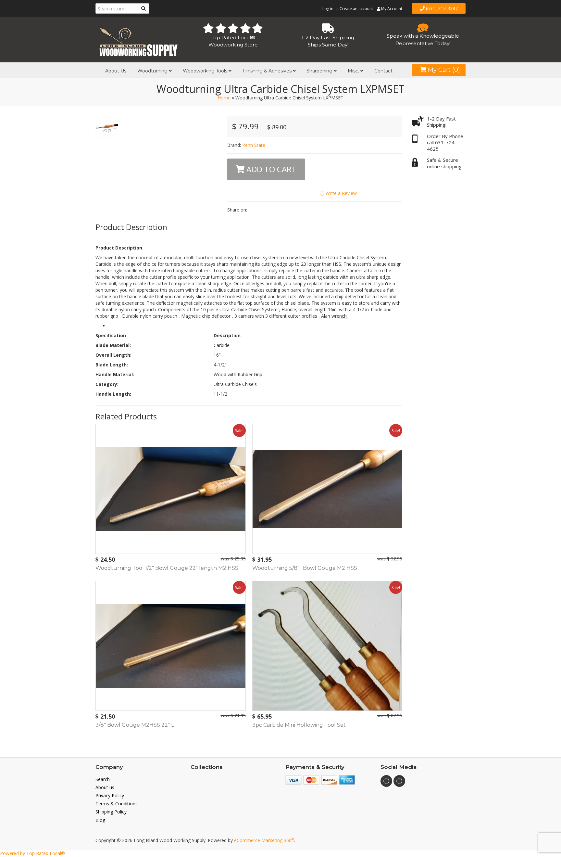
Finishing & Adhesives (268, 71)
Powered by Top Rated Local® (32, 853)
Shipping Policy (111, 812)
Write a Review (340, 193)
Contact (383, 71)
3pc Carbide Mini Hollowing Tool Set (299, 725)
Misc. (354, 71)
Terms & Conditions (116, 803)
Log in (327, 8)
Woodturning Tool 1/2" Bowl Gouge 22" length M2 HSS (166, 568)
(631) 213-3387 (441, 8)
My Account (391, 8)
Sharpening (320, 71)
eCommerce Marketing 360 (264, 840)
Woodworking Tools (206, 71)
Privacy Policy (109, 795)
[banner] (138, 40)
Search (102, 779)
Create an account (356, 8)
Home (224, 98)
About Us (115, 71)
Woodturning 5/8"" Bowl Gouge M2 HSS (304, 568)
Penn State (253, 145)
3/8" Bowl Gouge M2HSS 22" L (134, 725)
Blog (100, 820)
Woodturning (153, 71)
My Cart (443, 69)
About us (104, 787)
